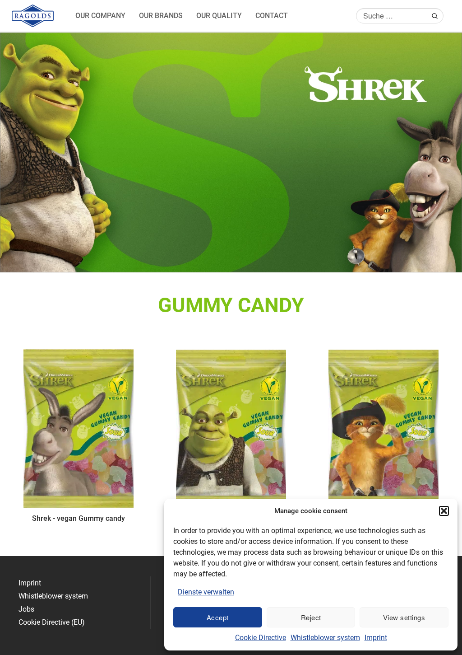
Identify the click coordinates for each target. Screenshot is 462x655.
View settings (404, 617)
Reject (311, 617)
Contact (271, 15)
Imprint (376, 637)
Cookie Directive (260, 637)
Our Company (100, 15)
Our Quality (219, 15)
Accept (218, 617)
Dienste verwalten (206, 592)
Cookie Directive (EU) (51, 622)
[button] (443, 510)
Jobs (26, 609)
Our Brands (161, 15)
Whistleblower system (325, 637)
